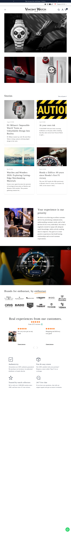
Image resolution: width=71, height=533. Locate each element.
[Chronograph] (51, 70)
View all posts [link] (62, 96)
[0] (65, 9)
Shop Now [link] (10, 78)
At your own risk (47, 125)
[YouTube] (50, 4)
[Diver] (19, 70)
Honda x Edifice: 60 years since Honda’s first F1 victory (51, 175)
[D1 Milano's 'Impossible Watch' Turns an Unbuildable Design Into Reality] (19, 109)
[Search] (58, 9)
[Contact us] (67, 529)
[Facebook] (45, 4)
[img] (35, 322)
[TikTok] (52, 4)
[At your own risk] (52, 109)
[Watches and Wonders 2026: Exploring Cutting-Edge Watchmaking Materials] (19, 156)
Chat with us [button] (35, 272)
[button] (34, 347)
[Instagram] (47, 4)
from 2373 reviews (34, 324)
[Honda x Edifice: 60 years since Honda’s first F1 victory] (52, 156)
